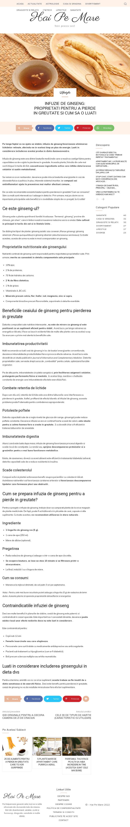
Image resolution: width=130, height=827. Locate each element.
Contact (63, 820)
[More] (86, 699)
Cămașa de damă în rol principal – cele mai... (107, 186)
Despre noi (64, 796)
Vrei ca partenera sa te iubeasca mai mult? (107, 193)
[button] (125, 4)
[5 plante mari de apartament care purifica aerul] (46, 746)
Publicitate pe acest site (63, 816)
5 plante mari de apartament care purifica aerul (46, 762)
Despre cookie (63, 804)
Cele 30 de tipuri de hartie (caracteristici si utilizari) (72, 716)
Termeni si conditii (63, 812)
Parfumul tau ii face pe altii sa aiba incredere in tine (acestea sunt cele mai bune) (76, 765)
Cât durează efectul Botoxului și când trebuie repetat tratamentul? (109, 154)
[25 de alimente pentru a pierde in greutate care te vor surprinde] (16, 746)
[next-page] (103, 199)
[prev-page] (98, 199)
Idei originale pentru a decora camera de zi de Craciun (23, 716)
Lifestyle (65, 93)
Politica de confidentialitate (64, 808)
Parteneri (63, 800)
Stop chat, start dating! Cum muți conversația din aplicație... (111, 179)
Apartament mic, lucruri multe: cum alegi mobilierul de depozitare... (111, 163)
